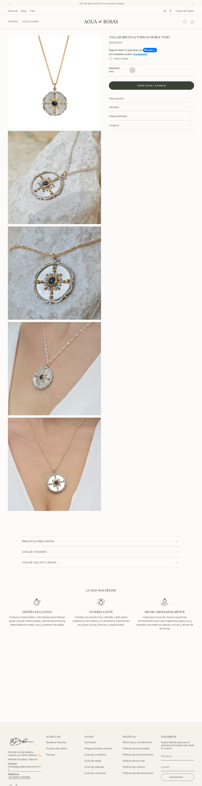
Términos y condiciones (137, 742)
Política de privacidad (136, 748)
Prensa (50, 754)
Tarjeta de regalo (184, 10)
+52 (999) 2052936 (19, 777)
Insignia (114, 125)
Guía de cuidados (95, 754)
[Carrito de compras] (192, 21)
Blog (24, 10)
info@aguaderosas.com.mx (24, 768)
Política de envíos (134, 760)
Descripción (116, 98)
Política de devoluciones (138, 773)
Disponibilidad (118, 116)
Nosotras (13, 10)
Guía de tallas (92, 760)
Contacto (90, 742)
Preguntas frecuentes (38, 541)
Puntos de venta (56, 748)
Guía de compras (95, 773)
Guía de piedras (94, 766)
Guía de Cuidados (34, 552)
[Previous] (9, 3)
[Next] (192, 3)
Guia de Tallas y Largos (39, 562)
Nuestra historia (56, 742)
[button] (13, 21)
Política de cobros (134, 766)
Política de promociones (138, 754)
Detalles (114, 107)
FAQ (32, 10)
